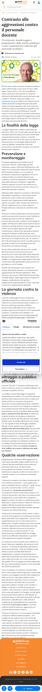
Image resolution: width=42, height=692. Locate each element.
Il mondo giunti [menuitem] (21, 655)
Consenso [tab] (6, 327)
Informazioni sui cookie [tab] (31, 327)
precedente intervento (10, 101)
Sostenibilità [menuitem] (21, 663)
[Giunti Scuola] (21, 2)
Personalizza (19, 369)
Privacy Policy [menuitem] (21, 651)
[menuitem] (10, 672)
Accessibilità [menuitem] (21, 667)
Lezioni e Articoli (12, 13)
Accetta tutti (21, 362)
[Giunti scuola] (21, 642)
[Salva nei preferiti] (4, 688)
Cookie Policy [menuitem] (21, 648)
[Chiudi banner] (39, 321)
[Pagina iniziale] (3, 12)
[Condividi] (10, 688)
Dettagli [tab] (16, 327)
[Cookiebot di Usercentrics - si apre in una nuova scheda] (27, 321)
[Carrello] (34, 2)
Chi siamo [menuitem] (21, 659)
